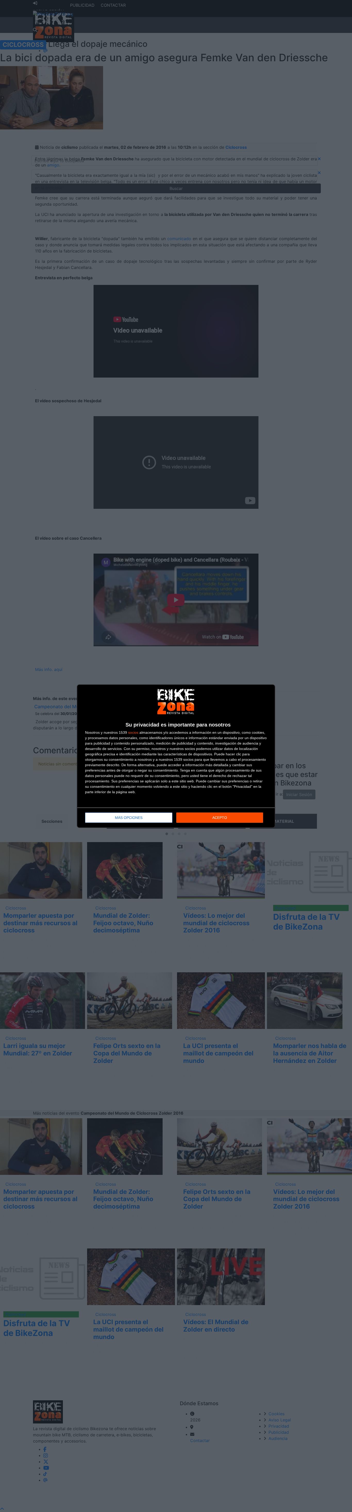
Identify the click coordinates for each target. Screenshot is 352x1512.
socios (133, 732)
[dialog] (176, 756)
